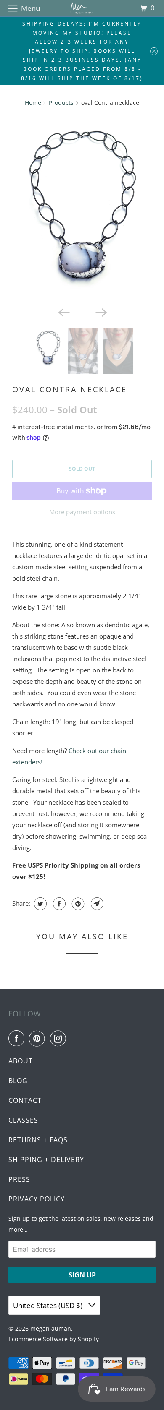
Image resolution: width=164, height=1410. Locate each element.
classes (23, 1120)
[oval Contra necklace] (82, 208)
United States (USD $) (48, 1305)
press (19, 1179)
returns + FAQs (38, 1139)
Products (61, 103)
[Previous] (63, 311)
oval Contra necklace (69, 389)
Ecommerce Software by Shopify (53, 1339)
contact (25, 1100)
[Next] (100, 311)
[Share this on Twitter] (39, 903)
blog (18, 1080)
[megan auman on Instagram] (59, 1038)
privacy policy (36, 1199)
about (20, 1061)
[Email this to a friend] (96, 903)
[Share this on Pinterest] (77, 903)
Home (33, 103)
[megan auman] (82, 8)
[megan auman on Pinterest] (38, 1038)
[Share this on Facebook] (58, 903)
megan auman (50, 1328)
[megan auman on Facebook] (18, 1038)
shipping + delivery (46, 1159)
